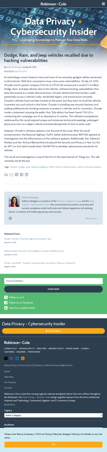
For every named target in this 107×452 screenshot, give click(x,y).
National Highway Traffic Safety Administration (53, 167)
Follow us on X (16, 297)
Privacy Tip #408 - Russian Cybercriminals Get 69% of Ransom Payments (39, 263)
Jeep (28, 167)
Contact (8, 387)
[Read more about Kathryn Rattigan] (10, 218)
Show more (91, 218)
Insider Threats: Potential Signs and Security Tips (27, 238)
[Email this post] (11, 174)
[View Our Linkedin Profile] (17, 358)
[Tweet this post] (16, 174)
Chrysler (13, 167)
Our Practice (10, 382)
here (78, 434)
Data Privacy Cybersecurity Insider (53, 26)
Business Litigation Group (69, 201)
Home (7, 371)
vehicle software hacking (89, 167)
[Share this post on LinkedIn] (26, 174)
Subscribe (8, 377)
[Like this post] (21, 174)
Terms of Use (25, 365)
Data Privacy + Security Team (37, 397)
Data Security (20, 71)
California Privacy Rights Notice (59, 365)
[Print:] (6, 174)
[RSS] (22, 358)
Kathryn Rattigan (14, 67)
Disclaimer (37, 365)
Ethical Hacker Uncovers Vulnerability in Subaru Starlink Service (34, 251)
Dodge (21, 167)
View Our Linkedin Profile (22, 308)
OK (53, 444)
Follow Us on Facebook (21, 302)
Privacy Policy (10, 365)
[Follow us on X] (6, 358)
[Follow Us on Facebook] (11, 358)
